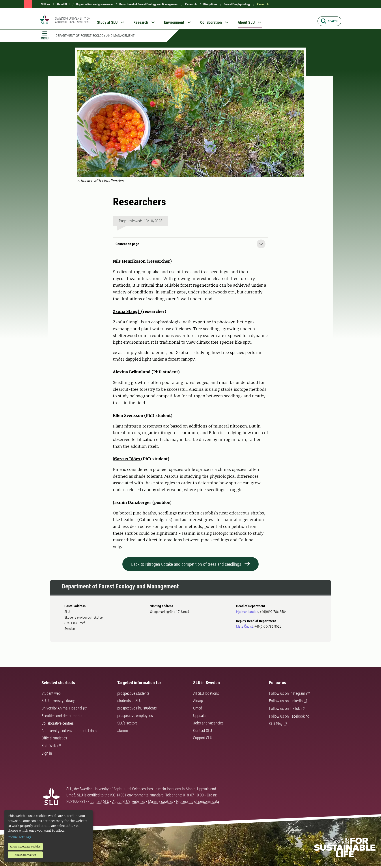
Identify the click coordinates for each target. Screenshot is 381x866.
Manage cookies (160, 801)
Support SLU (202, 737)
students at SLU (129, 700)
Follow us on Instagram (287, 693)
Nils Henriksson (129, 261)
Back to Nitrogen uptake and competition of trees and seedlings (186, 564)
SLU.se (45, 4)
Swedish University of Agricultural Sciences (73, 20)
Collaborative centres (57, 723)
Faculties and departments (61, 715)
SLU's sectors (127, 723)
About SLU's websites (128, 801)
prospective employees (135, 715)
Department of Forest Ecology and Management (148, 4)
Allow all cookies (25, 855)
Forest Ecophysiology (237, 4)
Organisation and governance (94, 4)
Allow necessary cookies (25, 846)
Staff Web (48, 745)
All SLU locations (206, 693)
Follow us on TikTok (284, 708)
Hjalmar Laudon (247, 612)
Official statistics (54, 738)
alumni (122, 730)
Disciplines (210, 4)
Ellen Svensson (128, 415)
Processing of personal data (197, 801)
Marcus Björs (127, 458)
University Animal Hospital (61, 708)
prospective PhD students (137, 708)
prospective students (133, 693)
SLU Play (275, 724)
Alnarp (198, 700)
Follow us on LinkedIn (286, 700)
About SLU (62, 4)
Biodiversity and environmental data (69, 730)
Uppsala (199, 715)
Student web (51, 693)
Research (191, 4)
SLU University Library (58, 700)
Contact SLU (202, 730)
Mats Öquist (244, 626)
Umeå (197, 708)
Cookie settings (19, 837)
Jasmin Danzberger (132, 502)
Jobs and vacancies (208, 723)
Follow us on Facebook (287, 716)
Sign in (46, 753)
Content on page (127, 244)
